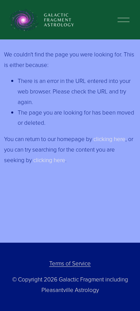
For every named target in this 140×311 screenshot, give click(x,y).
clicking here (109, 139)
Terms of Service (70, 263)
